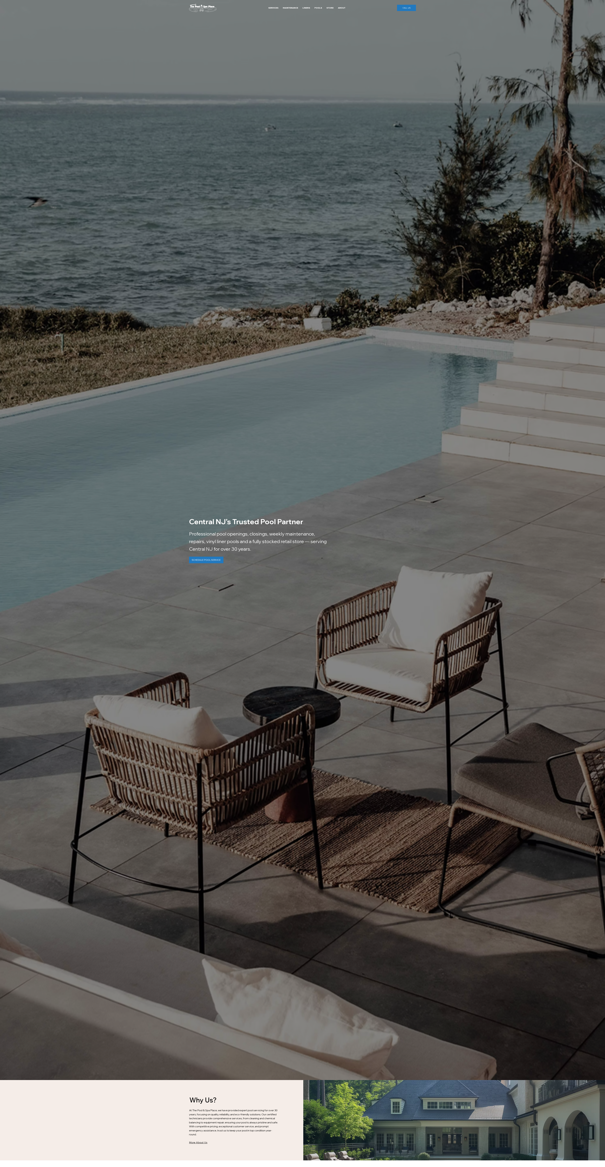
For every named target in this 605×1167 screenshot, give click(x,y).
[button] (273, 7)
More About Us (198, 1142)
